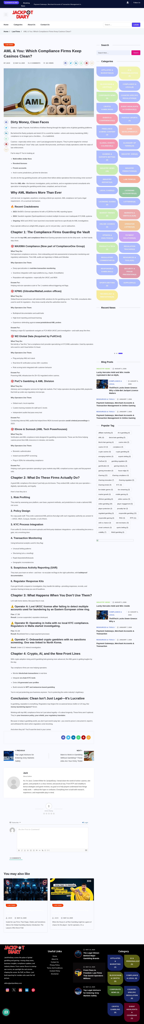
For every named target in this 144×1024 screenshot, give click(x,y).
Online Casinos (107, 225)
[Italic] (21, 850)
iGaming (102, 475)
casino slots (124, 442)
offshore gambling (105, 499)
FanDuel (102, 461)
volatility (102, 532)
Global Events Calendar (107, 144)
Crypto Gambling (107, 108)
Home (6, 25)
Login (136, 25)
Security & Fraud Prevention (129, 271)
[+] (48, 850)
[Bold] (18, 850)
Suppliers (130, 283)
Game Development (129, 130)
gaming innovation (105, 471)
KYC (119, 485)
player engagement (125, 504)
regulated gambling (106, 513)
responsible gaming (106, 518)
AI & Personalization (129, 73)
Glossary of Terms (129, 144)
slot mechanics (122, 523)
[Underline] (24, 850)
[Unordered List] (33, 850)
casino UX (103, 447)
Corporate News (107, 96)
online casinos (124, 499)
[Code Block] (39, 850)
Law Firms (16, 31)
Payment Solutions (129, 236)
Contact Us (45, 25)
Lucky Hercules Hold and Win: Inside (113, 606)
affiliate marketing (105, 433)
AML (101, 437)
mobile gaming (122, 494)
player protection (105, 508)
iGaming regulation (126, 480)
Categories (18, 25)
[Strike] (27, 850)
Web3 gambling (117, 532)
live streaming (124, 489)
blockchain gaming (106, 442)
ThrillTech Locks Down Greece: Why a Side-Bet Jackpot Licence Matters (123, 390)
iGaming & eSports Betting (107, 157)
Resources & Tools (129, 259)
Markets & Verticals (129, 214)
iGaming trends (104, 485)
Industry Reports (107, 180)
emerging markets (105, 456)
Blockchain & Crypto (107, 85)
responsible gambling (127, 513)
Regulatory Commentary (107, 259)
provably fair (122, 508)
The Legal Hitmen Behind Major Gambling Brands (91, 955)
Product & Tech (107, 247)
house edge (123, 471)
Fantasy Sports (129, 119)
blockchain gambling (117, 437)
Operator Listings (129, 225)
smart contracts (105, 527)
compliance (118, 447)
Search (135, 53)
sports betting (122, 527)
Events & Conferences (107, 119)
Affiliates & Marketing (107, 71)
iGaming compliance (120, 475)
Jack (10, 918)
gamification (103, 466)
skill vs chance (104, 523)
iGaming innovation (106, 480)
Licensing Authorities (129, 192)
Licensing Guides (107, 203)
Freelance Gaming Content (107, 132)
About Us (31, 25)
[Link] (42, 850)
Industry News (107, 169)
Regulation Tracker (129, 247)
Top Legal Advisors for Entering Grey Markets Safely (92, 993)
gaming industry (120, 466)
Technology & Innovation (107, 295)
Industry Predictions (129, 169)
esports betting (124, 456)
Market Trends (107, 214)
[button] (116, 353)
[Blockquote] (36, 850)
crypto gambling (122, 452)
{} (45, 850)
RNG (122, 518)
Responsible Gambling (107, 270)
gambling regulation (119, 461)
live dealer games (105, 489)
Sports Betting (107, 284)
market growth (104, 494)
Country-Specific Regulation (129, 96)
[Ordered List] (30, 850)
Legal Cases (107, 190)
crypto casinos (104, 452)
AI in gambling (124, 433)
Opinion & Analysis (107, 236)
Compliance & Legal (129, 85)
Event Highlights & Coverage (129, 108)
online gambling (105, 504)
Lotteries (130, 202)
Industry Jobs (129, 154)
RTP (133, 518)
